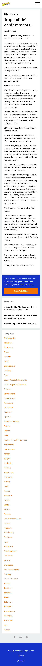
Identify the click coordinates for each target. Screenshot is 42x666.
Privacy (21, 661)
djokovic (7, 417)
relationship (9, 532)
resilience (8, 537)
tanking (7, 588)
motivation (8, 477)
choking (7, 370)
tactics (7, 583)
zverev (7, 630)
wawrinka (8, 616)
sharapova (8, 565)
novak (6, 500)
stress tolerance (11, 579)
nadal (6, 486)
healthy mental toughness (15, 440)
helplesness (9, 444)
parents (7, 514)
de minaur (8, 407)
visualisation (9, 611)
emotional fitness (11, 421)
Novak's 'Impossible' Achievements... (20, 323)
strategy (7, 574)
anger (6, 352)
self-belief (8, 555)
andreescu (8, 347)
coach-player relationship (15, 384)
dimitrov (7, 412)
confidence (8, 403)
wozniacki (8, 620)
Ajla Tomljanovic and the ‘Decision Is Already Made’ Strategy (20, 316)
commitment (9, 394)
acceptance (8, 343)
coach (6, 375)
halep (6, 435)
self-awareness (10, 551)
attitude (7, 356)
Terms (21, 656)
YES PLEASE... (21, 291)
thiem (6, 597)
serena (7, 560)
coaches (7, 389)
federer (7, 426)
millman (7, 468)
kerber (7, 454)
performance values (12, 518)
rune (6, 542)
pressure (8, 528)
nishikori (8, 495)
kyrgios (7, 458)
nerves (7, 491)
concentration (10, 398)
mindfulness (9, 472)
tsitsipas (8, 606)
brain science (9, 366)
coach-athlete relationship (15, 380)
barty (6, 361)
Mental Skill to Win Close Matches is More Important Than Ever (20, 308)
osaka (6, 505)
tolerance (8, 602)
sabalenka (8, 546)
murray (7, 481)
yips (5, 625)
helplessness (9, 449)
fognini (7, 430)
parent (7, 509)
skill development (11, 569)
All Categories (10, 338)
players (7, 523)
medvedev (8, 463)
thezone (7, 592)
